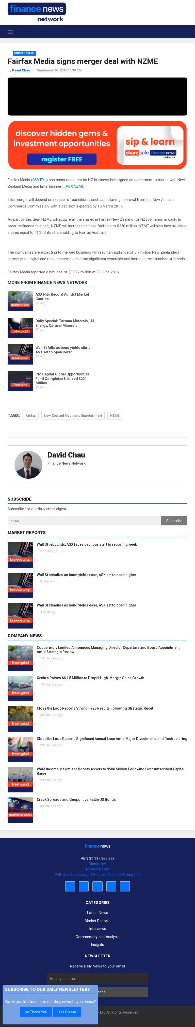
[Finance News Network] (37, 12)
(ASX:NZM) (73, 186)
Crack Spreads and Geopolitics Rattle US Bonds (76, 799)
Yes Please (67, 1012)
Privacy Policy (97, 869)
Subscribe (174, 521)
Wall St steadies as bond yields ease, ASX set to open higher (86, 575)
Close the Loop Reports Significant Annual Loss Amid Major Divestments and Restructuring (112, 739)
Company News (24, 53)
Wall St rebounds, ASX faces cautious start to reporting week (87, 544)
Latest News (97, 912)
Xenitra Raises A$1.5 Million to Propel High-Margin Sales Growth (90, 678)
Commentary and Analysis (98, 937)
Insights (97, 944)
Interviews (97, 928)
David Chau (66, 455)
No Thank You (36, 1012)
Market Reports (97, 921)
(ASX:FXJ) (39, 180)
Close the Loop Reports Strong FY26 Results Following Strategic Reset (95, 708)
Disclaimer (97, 864)
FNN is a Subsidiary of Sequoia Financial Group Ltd (97, 874)
